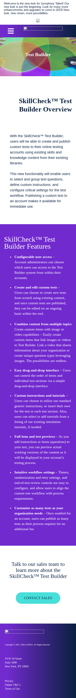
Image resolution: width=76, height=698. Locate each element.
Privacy (9, 681)
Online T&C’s (12, 684)
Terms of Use (12, 688)
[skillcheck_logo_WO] (43, 28)
